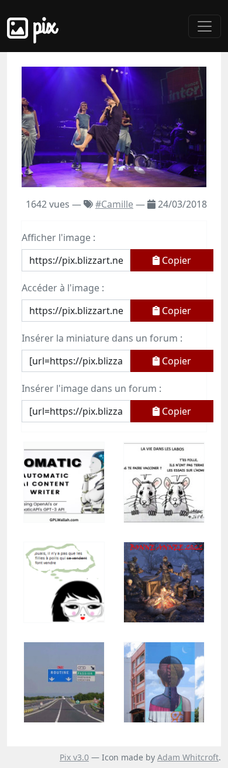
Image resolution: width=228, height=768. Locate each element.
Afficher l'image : (58, 237)
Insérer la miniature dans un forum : (102, 338)
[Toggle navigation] (204, 26)
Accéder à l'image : (63, 287)
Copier (175, 260)
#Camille (114, 204)
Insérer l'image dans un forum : (91, 388)
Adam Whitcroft (188, 757)
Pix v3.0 (74, 757)
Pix (42, 26)
